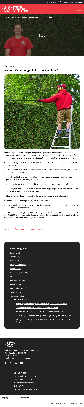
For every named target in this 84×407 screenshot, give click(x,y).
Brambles (14, 253)
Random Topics (16, 284)
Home (6, 17)
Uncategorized (16, 296)
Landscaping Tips (37, 229)
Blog (12, 17)
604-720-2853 (50, 2)
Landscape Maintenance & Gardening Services (21, 9)
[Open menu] (79, 9)
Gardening (14, 257)
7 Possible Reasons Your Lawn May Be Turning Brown (37, 308)
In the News (15, 269)
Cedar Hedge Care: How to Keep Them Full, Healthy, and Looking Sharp (44, 316)
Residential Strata (17, 288)
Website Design (57, 404)
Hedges (13, 261)
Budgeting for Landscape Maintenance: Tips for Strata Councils (41, 304)
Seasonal (13, 292)
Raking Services (16, 280)
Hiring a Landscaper (22, 229)
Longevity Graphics (74, 404)
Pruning (13, 277)
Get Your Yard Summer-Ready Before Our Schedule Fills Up (39, 312)
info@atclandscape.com (72, 2)
